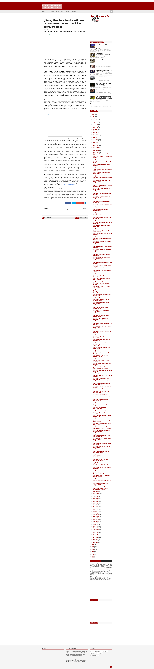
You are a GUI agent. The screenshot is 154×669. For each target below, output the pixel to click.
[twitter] (105, 1)
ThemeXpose (48, 666)
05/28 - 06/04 (96, 508)
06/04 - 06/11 (96, 506)
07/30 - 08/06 (96, 493)
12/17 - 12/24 (95, 122)
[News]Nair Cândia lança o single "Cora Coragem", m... (101, 426)
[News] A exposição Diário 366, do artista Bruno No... (101, 387)
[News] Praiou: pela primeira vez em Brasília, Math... (100, 297)
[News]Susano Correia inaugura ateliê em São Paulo (102, 343)
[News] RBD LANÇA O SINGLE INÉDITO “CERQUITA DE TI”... (100, 236)
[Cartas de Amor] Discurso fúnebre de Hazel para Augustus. (104, 90)
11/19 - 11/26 (95, 129)
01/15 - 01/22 (95, 539)
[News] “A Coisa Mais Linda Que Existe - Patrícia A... (101, 410)
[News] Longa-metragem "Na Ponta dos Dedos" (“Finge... (101, 181)
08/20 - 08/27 (96, 150)
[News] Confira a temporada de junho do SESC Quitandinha (103, 84)
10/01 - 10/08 (95, 140)
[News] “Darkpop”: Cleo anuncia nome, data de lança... (101, 215)
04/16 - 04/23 (96, 518)
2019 (93, 549)
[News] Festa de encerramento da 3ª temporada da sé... (101, 421)
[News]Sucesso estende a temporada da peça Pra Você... (101, 295)
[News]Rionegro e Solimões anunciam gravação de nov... (101, 258)
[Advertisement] (97, 32)
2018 (93, 551)
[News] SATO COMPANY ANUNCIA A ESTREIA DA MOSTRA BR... (102, 186)
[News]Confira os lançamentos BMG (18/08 (100, 281)
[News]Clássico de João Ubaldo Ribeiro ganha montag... (101, 465)
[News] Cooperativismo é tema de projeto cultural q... (102, 205)
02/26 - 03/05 (96, 529)
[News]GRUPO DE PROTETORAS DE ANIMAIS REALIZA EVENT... (101, 416)
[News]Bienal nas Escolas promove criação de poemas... (100, 433)
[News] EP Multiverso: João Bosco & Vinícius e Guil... (100, 311)
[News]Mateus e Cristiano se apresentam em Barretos (102, 244)
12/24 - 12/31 (95, 121)
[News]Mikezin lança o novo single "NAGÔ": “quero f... (100, 484)
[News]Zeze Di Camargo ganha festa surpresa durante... (101, 167)
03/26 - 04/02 (96, 523)
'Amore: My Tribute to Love (95, 651)
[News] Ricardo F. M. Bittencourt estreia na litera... (101, 389)
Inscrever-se (106, 561)
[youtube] (107, 1)
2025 (93, 114)
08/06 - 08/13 (96, 491)
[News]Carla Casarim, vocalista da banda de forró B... (102, 371)
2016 (93, 554)
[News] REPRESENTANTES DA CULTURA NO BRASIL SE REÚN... (101, 335)
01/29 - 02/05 (96, 536)
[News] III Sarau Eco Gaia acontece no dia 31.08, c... (101, 162)
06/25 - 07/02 (96, 501)
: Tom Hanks (99, 653)
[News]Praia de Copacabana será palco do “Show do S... (101, 340)
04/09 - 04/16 (96, 519)
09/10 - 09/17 (95, 145)
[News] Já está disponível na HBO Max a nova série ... (101, 159)
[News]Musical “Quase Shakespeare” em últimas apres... (101, 379)
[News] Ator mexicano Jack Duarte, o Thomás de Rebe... (101, 191)
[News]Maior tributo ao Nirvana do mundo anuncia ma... (102, 358)
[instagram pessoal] (110, 1)
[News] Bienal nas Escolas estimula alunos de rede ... (102, 397)
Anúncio (96, 561)
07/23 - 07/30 (96, 495)
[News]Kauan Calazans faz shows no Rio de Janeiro (101, 332)
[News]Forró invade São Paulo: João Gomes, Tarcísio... (100, 316)
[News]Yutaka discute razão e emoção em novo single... (102, 252)
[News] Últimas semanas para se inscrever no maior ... (100, 441)
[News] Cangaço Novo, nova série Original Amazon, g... (102, 178)
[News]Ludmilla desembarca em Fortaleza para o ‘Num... (102, 327)
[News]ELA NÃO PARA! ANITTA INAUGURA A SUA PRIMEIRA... (101, 242)
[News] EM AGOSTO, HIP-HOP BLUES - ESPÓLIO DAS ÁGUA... (100, 356)
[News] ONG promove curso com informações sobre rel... (100, 460)
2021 (93, 546)
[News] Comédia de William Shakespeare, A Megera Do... (102, 444)
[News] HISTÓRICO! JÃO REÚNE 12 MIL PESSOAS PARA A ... (100, 329)
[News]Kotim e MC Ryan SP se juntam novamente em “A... (100, 476)
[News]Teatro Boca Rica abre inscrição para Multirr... (101, 413)
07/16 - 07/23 (96, 496)
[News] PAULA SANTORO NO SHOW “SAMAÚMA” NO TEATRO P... (100, 489)
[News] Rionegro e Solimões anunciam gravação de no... (101, 279)
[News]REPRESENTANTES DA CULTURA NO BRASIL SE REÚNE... (101, 439)
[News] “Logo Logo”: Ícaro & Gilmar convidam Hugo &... (100, 361)
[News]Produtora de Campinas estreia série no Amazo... (101, 395)
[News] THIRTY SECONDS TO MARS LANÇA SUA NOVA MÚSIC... (101, 431)
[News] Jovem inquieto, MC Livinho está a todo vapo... (102, 234)
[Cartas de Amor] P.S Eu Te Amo (102, 65)
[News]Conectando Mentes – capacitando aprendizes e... (99, 207)
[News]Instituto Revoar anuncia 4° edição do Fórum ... (102, 405)
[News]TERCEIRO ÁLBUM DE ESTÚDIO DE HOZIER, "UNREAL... (101, 213)
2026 (93, 113)
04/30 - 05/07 (96, 514)
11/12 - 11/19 (95, 131)
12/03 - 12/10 (95, 126)
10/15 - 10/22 (95, 137)
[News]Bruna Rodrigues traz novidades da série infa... (102, 247)
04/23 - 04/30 (96, 516)
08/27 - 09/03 (96, 149)
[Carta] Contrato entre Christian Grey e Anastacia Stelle (104, 71)
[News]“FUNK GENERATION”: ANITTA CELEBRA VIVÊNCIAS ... (100, 300)
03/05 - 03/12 (96, 527)
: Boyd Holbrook (93, 653)
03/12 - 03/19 (95, 526)
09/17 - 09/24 (96, 144)
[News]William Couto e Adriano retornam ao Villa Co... (102, 263)
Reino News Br (99, 16)
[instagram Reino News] (108, 1)
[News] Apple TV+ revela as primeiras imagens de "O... (101, 197)
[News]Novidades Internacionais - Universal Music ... (100, 210)
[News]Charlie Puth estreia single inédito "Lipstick (101, 271)
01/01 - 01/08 (95, 542)
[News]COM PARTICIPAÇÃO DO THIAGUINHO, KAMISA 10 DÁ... (99, 268)
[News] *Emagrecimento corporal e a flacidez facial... (101, 292)
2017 (93, 552)
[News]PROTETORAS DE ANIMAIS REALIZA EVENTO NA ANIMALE (101, 228)
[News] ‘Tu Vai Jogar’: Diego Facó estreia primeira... (101, 366)
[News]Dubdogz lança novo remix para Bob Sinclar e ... (101, 381)
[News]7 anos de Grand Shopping (100, 368)
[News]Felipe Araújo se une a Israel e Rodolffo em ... (100, 353)
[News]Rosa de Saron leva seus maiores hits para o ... (101, 350)
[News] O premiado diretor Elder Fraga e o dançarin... (102, 376)
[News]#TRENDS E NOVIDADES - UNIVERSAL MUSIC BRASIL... (102, 218)
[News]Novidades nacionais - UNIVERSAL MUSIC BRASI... (101, 220)
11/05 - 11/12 (95, 132)
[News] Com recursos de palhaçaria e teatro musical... (101, 348)
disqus (81, 217)
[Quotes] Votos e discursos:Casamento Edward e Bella (103, 54)
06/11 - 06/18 (95, 504)
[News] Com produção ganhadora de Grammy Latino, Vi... (101, 384)
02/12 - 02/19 (95, 532)
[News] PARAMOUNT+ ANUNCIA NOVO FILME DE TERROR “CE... (102, 199)
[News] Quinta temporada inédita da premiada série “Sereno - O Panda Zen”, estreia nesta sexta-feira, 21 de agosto (104, 97)
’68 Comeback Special (94, 655)
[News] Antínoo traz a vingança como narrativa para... (101, 486)
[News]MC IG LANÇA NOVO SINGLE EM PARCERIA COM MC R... (100, 284)
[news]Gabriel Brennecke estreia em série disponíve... (102, 170)
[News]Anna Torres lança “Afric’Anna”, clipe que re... (101, 255)
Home (43, 11)
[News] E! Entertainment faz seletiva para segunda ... (102, 157)
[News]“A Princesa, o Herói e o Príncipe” (101, 428)
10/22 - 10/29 (95, 136)
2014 (93, 557)
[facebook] (103, 1)
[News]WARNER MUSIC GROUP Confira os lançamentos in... (101, 239)
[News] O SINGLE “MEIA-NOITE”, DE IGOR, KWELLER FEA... (101, 226)
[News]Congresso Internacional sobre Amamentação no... (101, 436)
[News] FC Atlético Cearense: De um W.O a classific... (102, 305)
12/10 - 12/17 (95, 124)
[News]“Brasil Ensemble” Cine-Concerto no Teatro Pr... (101, 468)
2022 (93, 544)
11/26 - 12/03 (95, 127)
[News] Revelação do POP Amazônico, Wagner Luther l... (101, 260)
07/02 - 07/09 (96, 500)
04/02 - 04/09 (96, 521)
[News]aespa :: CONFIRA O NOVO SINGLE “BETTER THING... (101, 287)
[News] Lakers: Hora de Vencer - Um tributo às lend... (100, 154)
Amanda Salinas (61, 666)
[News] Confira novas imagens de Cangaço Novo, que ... (100, 175)
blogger (77, 217)
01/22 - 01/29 (95, 537)
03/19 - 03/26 (96, 524)
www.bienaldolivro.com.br (70, 184)
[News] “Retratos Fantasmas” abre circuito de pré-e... (100, 183)
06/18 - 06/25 (96, 503)
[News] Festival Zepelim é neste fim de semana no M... (101, 274)
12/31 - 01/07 (95, 119)
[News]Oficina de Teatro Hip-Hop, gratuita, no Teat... (100, 308)
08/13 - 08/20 (96, 152)
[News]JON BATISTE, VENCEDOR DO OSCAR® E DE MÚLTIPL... (102, 223)
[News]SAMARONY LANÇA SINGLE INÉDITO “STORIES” (101, 250)
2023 (93, 118)
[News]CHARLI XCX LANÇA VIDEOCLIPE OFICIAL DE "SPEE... (100, 392)
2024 (93, 116)
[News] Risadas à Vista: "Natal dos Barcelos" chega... (100, 276)
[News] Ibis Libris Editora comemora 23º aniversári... (101, 165)
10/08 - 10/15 (95, 139)
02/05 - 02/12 (96, 534)
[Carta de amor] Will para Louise (102, 60)
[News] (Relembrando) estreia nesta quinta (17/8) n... (101, 455)
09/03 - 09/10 (96, 147)
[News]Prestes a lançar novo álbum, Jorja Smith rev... (102, 324)
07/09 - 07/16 (96, 498)
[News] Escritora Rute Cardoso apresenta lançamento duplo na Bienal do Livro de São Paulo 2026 (104, 78)
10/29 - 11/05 (95, 134)
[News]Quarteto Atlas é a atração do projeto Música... (101, 289)
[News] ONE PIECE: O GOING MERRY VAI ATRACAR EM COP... (100, 202)
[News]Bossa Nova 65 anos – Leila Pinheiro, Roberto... (100, 471)
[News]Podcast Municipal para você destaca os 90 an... (100, 457)
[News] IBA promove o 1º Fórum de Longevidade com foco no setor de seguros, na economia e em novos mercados (103, 46)
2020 (93, 548)
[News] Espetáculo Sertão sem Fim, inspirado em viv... (100, 418)
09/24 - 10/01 (96, 142)
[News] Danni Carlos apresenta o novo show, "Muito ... (101, 189)
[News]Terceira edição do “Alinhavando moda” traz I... (101, 424)
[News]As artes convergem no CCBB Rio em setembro (99, 104)
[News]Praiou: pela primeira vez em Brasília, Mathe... (100, 303)
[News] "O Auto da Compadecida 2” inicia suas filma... (101, 194)
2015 (93, 556)
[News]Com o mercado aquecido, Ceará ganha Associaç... (101, 231)
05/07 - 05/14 (96, 513)
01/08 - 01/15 (95, 541)
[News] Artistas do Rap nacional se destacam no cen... (100, 400)
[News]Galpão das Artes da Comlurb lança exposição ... (102, 463)
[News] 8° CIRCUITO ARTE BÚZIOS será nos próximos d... (101, 313)
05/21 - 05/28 (96, 509)
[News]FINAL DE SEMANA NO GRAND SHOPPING (100, 403)
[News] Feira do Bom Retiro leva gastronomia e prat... (99, 408)
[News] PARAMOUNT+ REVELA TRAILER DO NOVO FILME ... (101, 447)
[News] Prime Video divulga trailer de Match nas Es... (101, 173)
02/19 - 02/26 (96, 531)
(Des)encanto (104, 651)
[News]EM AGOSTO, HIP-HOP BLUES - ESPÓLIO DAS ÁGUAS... (100, 319)
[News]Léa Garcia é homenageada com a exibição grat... (101, 364)
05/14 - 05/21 (95, 511)
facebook (85, 217)
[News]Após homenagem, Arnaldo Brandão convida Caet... (100, 473)
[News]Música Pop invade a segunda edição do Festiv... (100, 345)
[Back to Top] (111, 667)
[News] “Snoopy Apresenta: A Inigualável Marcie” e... (101, 449)
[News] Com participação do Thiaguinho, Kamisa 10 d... (101, 337)
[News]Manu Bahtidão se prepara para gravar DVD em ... (101, 321)
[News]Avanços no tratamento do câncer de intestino (102, 373)
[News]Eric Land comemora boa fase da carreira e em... (101, 481)
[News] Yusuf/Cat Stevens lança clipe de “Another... (101, 266)
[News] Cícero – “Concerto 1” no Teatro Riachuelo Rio (101, 478)
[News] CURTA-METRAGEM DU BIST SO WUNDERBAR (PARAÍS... (100, 452)
